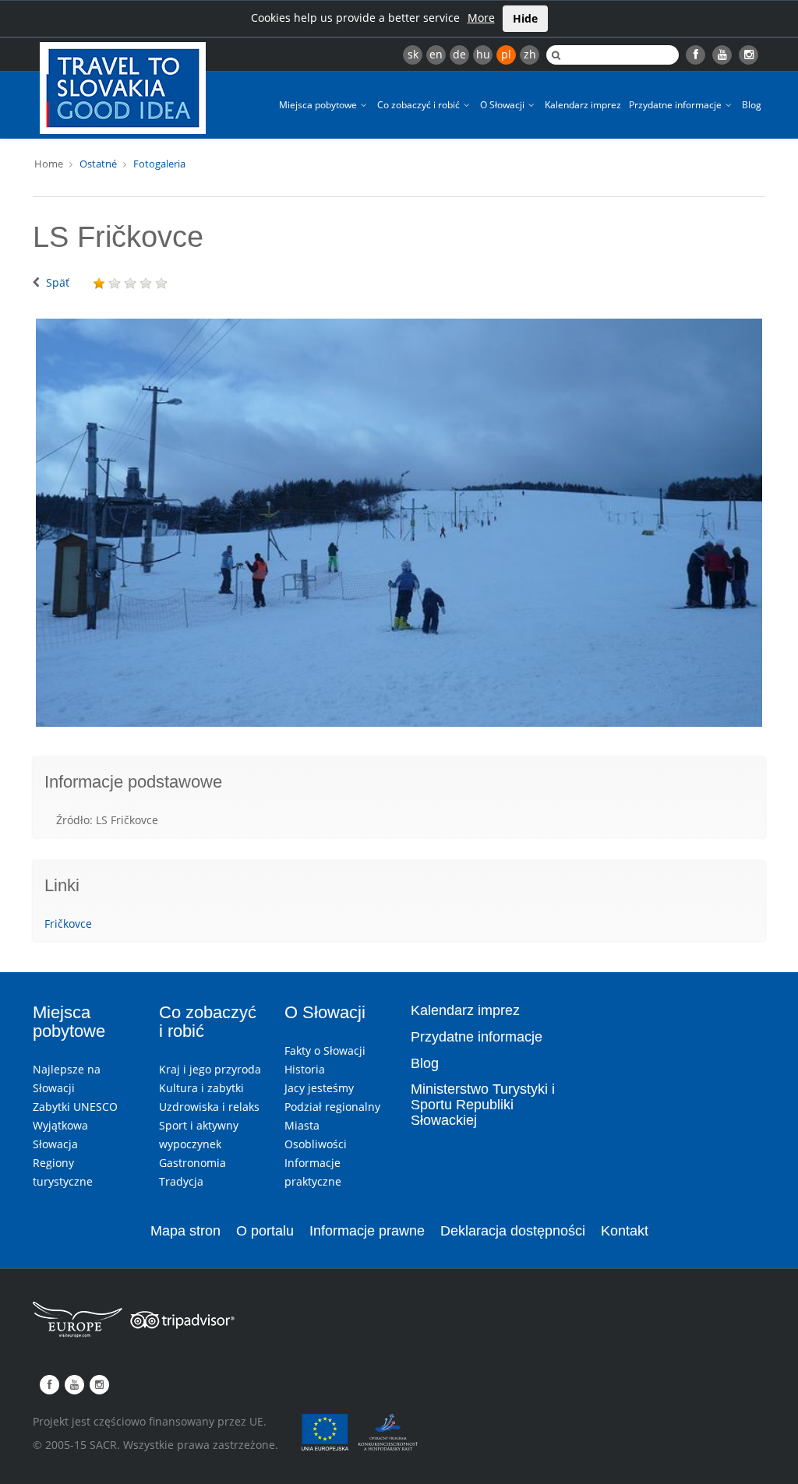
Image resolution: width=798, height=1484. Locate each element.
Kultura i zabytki (201, 1087)
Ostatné (98, 164)
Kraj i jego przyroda (210, 1069)
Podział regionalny (332, 1106)
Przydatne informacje (676, 104)
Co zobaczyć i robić (419, 104)
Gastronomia (192, 1162)
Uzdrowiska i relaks (209, 1106)
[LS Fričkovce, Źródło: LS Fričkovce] (399, 523)
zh (530, 54)
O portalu (265, 1231)
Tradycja (181, 1181)
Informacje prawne (367, 1231)
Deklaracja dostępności (512, 1231)
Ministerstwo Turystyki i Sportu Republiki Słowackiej (483, 1104)
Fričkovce (68, 923)
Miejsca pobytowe (319, 104)
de (459, 54)
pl (506, 54)
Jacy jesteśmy (319, 1087)
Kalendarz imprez (583, 104)
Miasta (302, 1125)
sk (413, 54)
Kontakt (624, 1231)
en (436, 54)
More (481, 17)
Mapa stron (185, 1231)
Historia (304, 1069)
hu (483, 54)
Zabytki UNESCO (75, 1106)
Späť (57, 282)
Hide (525, 18)
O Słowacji (503, 104)
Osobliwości (315, 1144)
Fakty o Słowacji (324, 1050)
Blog (751, 104)
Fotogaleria (159, 164)
